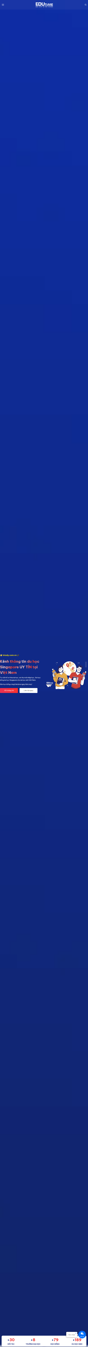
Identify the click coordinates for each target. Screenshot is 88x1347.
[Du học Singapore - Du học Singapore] (44, 5)
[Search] (85, 5)
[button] (3, 4)
